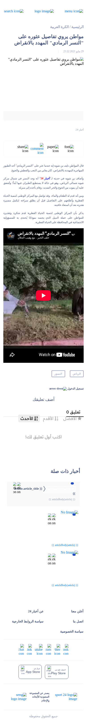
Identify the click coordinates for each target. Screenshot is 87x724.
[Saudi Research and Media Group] (18, 697)
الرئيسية (77, 27)
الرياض (77, 373)
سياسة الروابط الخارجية (28, 621)
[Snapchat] (21, 649)
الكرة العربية (59, 27)
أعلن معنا (77, 611)
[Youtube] (39, 649)
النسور (58, 373)
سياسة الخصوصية (71, 631)
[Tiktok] (29, 649)
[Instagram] (48, 649)
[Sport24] (63, 697)
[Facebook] (65, 649)
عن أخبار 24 (36, 611)
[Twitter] (57, 649)
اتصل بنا (78, 621)
